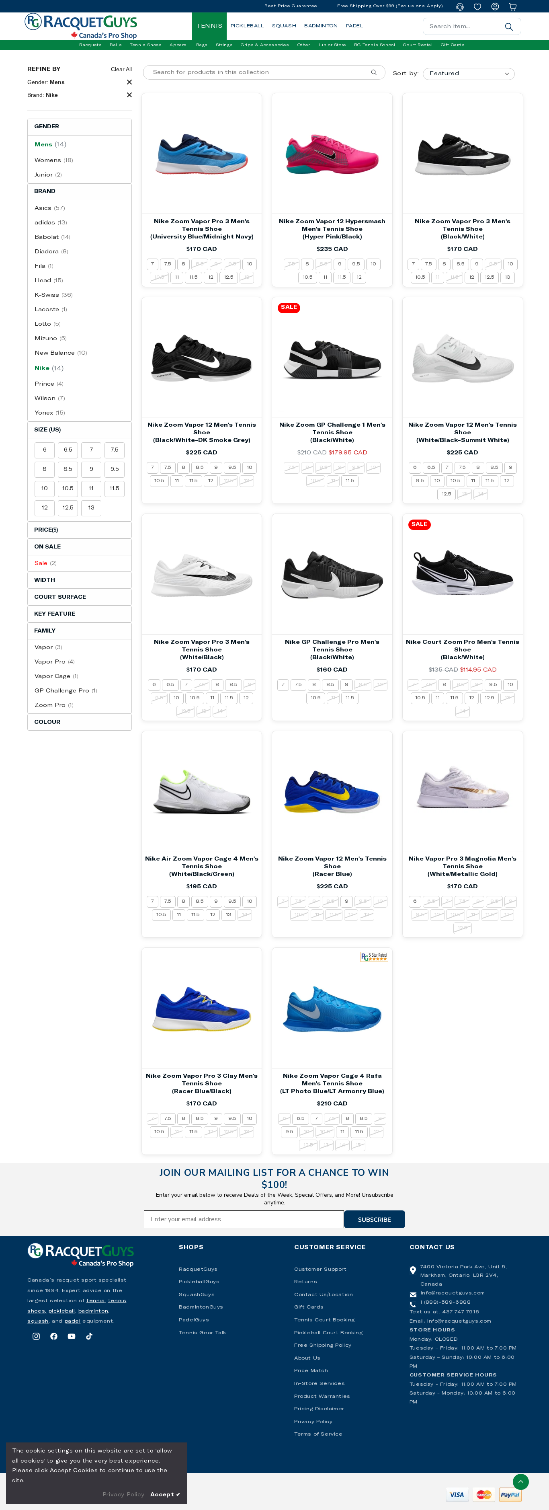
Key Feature (54, 614)
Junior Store (332, 45)
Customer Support (320, 1269)
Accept (165, 1495)
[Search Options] (377, 72)
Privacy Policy (313, 1422)
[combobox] (472, 26)
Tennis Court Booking (324, 1320)
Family (44, 631)
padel (73, 1321)
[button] (90, 45)
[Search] (509, 26)
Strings (224, 45)
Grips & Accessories (265, 45)
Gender (46, 126)
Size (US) (47, 430)
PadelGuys (194, 1320)
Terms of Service (318, 1434)
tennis (95, 1300)
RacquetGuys (198, 1269)
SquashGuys (197, 1294)
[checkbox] (80, 145)
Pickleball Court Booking (328, 1333)
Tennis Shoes (146, 45)
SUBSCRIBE (374, 1219)
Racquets (90, 45)
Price (46, 530)
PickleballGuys (199, 1282)
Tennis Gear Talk (202, 1333)
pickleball (62, 1311)
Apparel (179, 45)
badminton (93, 1311)
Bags (202, 45)
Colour (47, 722)
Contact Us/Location (323, 1294)
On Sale (47, 547)
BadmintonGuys (201, 1307)
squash (38, 1321)
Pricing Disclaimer (319, 1409)
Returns (305, 1282)
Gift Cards (309, 1307)
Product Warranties (322, 1396)
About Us (307, 1358)
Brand (44, 191)
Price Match (311, 1370)
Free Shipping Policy (323, 1345)
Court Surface (60, 597)
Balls (116, 45)
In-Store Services (319, 1383)
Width (44, 580)
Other (303, 45)
